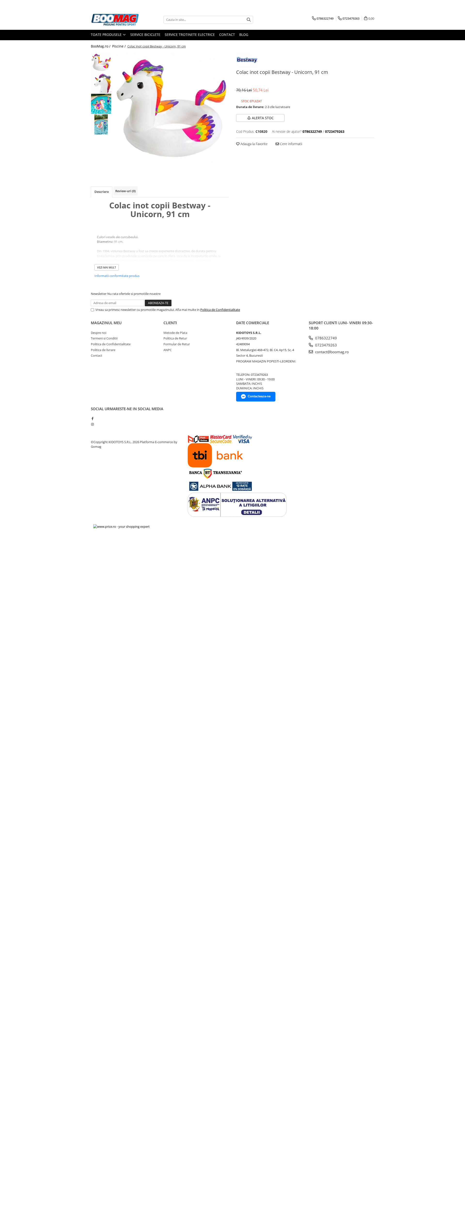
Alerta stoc (263, 118)
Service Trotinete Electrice (190, 34)
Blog (243, 34)
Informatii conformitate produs (117, 276)
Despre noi (98, 332)
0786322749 (325, 338)
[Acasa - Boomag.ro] (115, 19)
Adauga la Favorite (254, 143)
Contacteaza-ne (259, 396)
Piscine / (119, 46)
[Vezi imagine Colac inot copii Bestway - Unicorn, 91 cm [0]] (101, 63)
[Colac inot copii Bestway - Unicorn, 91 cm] (171, 109)
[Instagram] (92, 424)
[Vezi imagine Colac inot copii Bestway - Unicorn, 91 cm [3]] (101, 124)
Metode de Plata (175, 332)
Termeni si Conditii (104, 338)
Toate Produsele (107, 34)
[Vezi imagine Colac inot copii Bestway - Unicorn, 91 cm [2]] (101, 104)
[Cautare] (248, 20)
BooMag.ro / (101, 46)
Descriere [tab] (101, 191)
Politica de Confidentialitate (220, 309)
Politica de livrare (103, 350)
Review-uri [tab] (125, 191)
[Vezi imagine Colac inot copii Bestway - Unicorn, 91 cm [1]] (101, 83)
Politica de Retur (175, 338)
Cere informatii (290, 143)
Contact (227, 34)
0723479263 (325, 345)
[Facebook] (92, 418)
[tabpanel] (171, 109)
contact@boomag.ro (331, 351)
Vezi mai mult (106, 267)
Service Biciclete (145, 34)
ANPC (167, 350)
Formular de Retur (176, 344)
